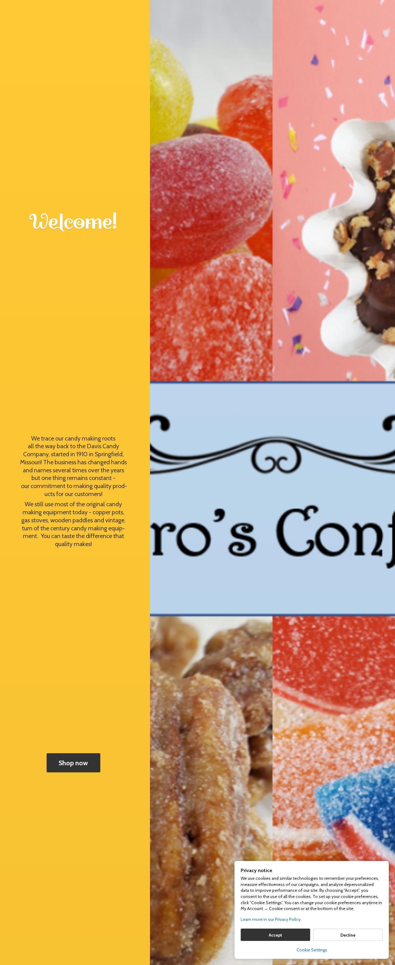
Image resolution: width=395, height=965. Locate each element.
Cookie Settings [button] (312, 950)
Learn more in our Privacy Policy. (271, 919)
